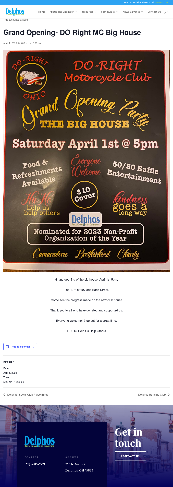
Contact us (130, 456)
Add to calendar (21, 346)
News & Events (131, 12)
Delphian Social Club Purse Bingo (27, 394)
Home (41, 12)
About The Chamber (62, 12)
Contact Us (154, 12)
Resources (87, 12)
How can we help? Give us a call (146, 3)
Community (108, 12)
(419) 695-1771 (34, 464)
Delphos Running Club (152, 394)
